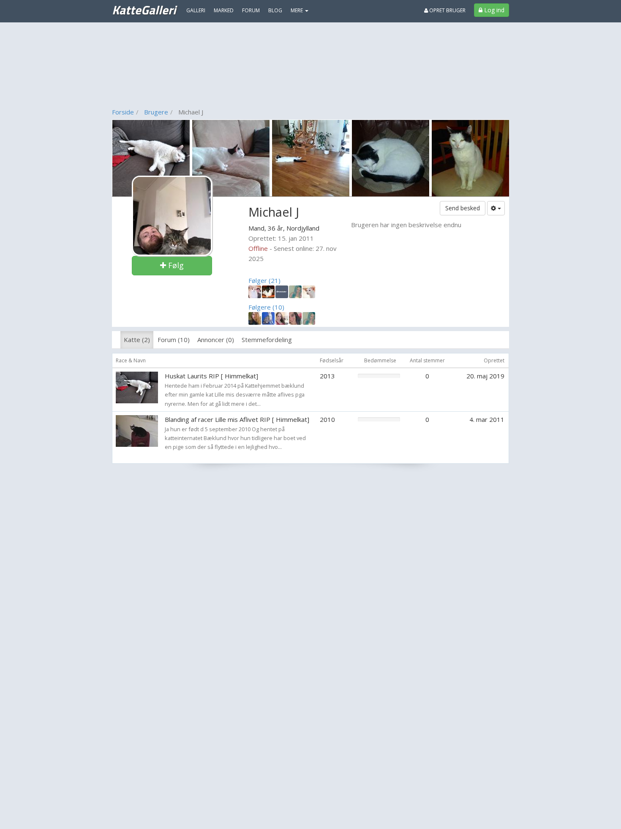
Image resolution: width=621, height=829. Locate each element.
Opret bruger (447, 10)
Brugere (156, 112)
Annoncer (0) (215, 339)
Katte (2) (137, 339)
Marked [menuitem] (224, 10)
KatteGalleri (144, 9)
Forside (123, 112)
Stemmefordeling (267, 339)
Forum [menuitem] (251, 10)
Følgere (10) (266, 307)
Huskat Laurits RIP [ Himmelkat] (211, 376)
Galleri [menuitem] (195, 10)
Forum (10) (174, 339)
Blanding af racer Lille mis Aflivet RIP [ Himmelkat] (237, 419)
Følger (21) (264, 280)
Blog (275, 10)
